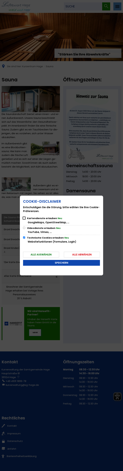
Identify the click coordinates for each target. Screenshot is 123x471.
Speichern (61, 262)
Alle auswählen (41, 254)
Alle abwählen (82, 254)
